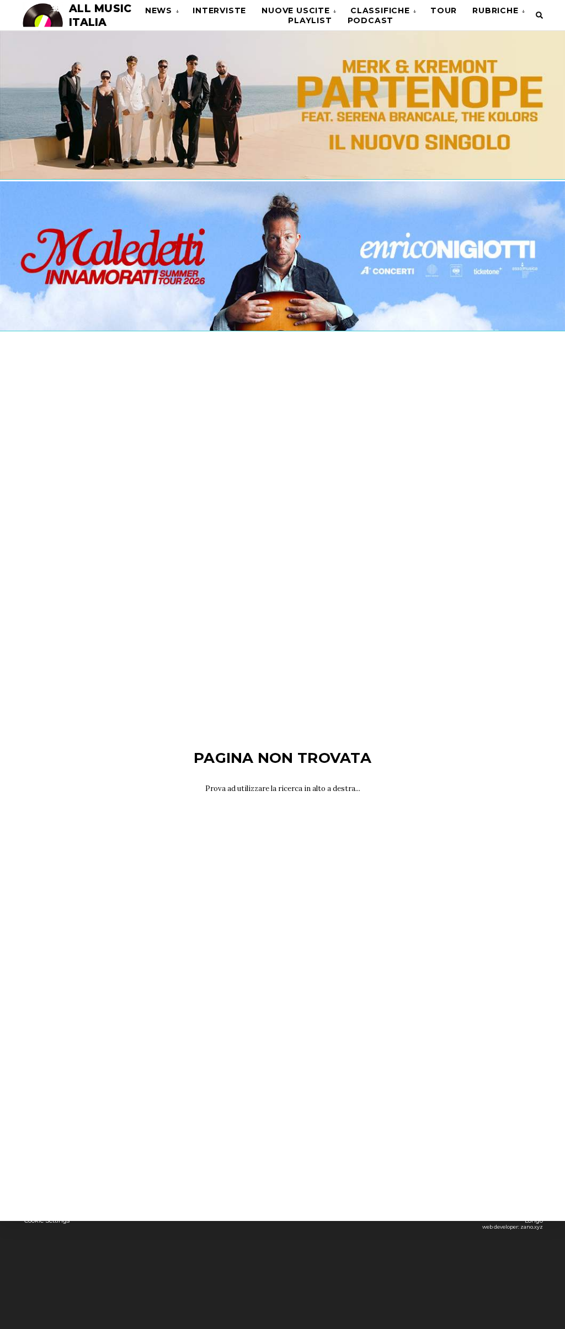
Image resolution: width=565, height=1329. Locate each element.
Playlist (310, 20)
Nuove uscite (296, 10)
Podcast (371, 20)
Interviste (219, 10)
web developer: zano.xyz (512, 1227)
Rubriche (495, 10)
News (158, 10)
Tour (443, 10)
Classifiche (380, 10)
